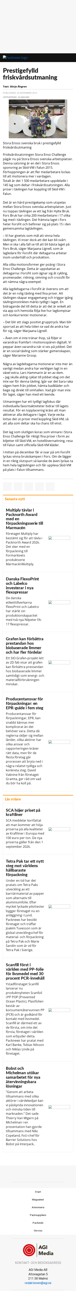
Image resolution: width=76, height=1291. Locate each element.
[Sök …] (68, 58)
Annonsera (38, 1207)
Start (38, 1191)
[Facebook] (29, 1173)
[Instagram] (47, 1173)
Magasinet (38, 1199)
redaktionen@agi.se (38, 1283)
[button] (57, 58)
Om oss (38, 1230)
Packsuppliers (38, 1215)
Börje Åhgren (18, 86)
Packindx (38, 1222)
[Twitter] (38, 1173)
